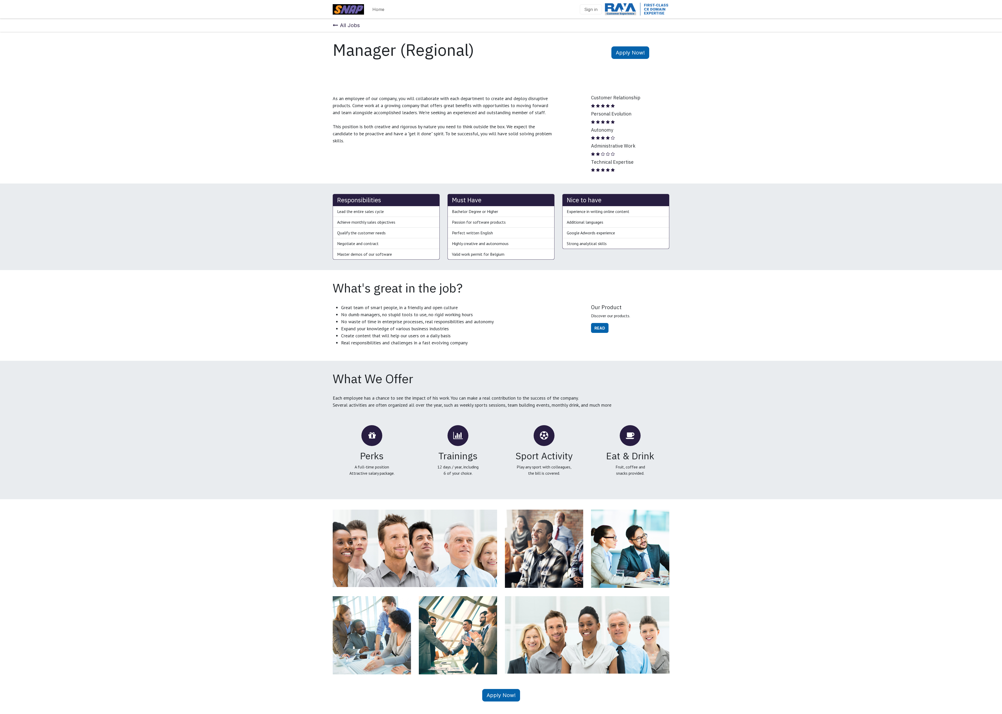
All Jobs (350, 25)
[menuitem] (378, 9)
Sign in (591, 9)
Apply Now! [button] (630, 53)
